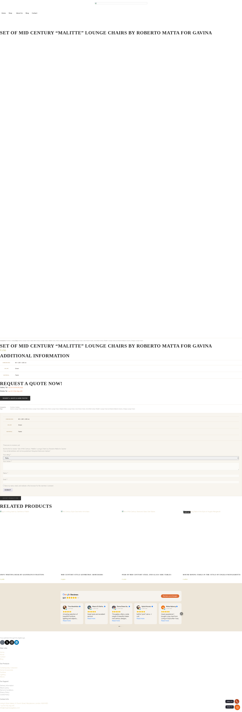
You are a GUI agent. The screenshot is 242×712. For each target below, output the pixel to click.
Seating (13, 340)
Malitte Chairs (52, 340)
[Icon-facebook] (2, 642)
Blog (27, 13)
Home (4, 13)
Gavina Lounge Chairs (24, 340)
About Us (19, 13)
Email (5, 479)
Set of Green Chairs (88, 340)
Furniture (8, 340)
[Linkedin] (16, 642)
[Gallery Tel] (237, 701)
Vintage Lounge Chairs (137, 340)
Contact (34, 13)
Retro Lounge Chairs (61, 340)
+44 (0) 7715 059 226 (15, 391)
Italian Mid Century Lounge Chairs (39, 340)
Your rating (7, 455)
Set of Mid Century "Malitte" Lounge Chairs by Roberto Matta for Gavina (112, 340)
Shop (10, 13)
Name (5, 473)
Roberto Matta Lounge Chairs (75, 340)
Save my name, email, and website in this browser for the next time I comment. (29, 486)
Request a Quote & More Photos (15, 398)
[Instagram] (11, 642)
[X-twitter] (7, 642)
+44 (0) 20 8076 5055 (15, 387)
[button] (10, 498)
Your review (7, 461)
